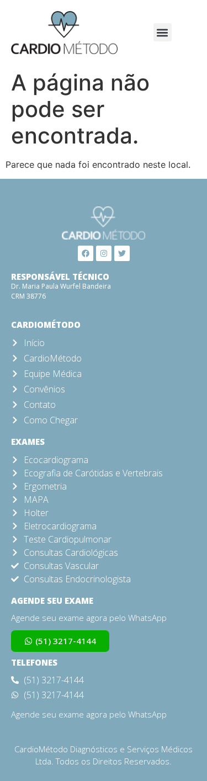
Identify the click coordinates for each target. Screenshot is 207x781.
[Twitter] (122, 253)
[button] (162, 32)
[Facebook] (85, 253)
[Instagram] (104, 253)
